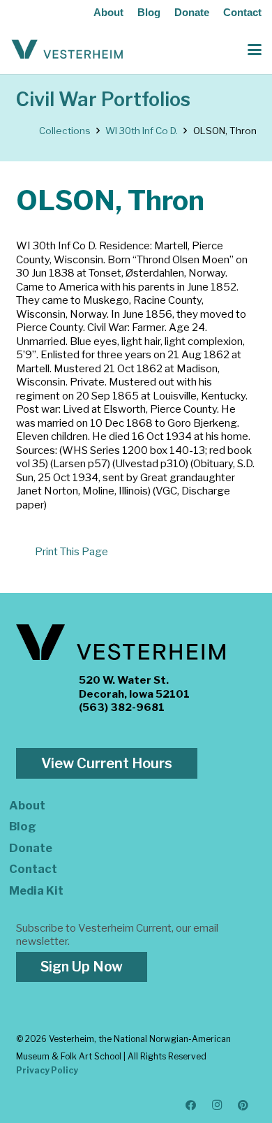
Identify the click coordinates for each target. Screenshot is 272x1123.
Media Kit (36, 890)
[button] (254, 50)
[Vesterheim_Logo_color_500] (67, 49)
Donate (191, 12)
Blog (148, 12)
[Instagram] (217, 1105)
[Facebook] (191, 1105)
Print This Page (71, 551)
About (108, 12)
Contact (242, 12)
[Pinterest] (243, 1105)
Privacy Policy (47, 1070)
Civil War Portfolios (103, 99)
